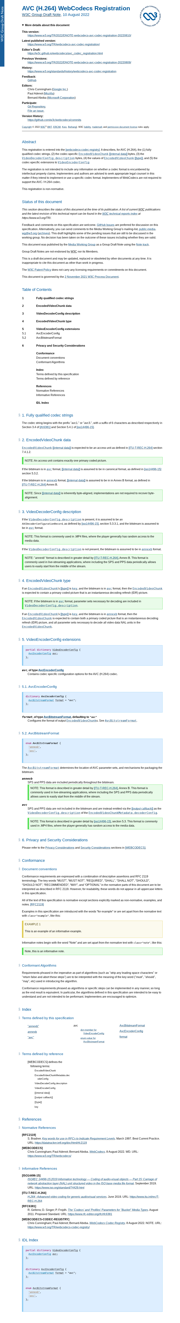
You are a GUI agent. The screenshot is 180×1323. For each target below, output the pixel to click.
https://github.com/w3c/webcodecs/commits (54, 119)
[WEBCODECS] (135, 847)
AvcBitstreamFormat (57, 716)
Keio (64, 127)
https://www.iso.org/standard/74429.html (59, 1187)
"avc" (31, 1037)
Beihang (72, 127)
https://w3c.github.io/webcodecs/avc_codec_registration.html (65, 53)
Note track (142, 244)
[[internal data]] (118, 153)
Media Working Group (81, 244)
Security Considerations (95, 847)
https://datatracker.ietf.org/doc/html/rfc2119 (61, 1142)
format (123, 1036)
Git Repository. (37, 106)
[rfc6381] (45, 427)
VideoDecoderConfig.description (48, 158)
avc (49, 469)
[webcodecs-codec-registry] (83, 149)
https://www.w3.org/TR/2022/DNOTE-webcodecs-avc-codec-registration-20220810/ (79, 35)
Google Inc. (60, 89)
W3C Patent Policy (39, 269)
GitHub (32, 80)
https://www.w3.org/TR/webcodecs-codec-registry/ (59, 1227)
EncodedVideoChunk (93, 154)
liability (87, 127)
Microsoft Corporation (61, 97)
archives (43, 233)
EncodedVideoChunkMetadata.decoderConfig (123, 812)
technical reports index (119, 213)
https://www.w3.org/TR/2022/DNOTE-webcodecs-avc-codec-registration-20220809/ (79, 62)
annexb (52, 480)
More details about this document (47, 25)
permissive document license (122, 127)
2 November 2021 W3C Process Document (91, 276)
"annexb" (33, 1026)
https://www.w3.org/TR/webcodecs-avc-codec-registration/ (64, 44)
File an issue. (36, 110)
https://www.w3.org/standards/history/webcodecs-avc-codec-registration (72, 71)
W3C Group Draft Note (41, 14)
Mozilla (48, 93)
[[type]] (139, 158)
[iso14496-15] (85, 427)
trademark (97, 127)
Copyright (27, 127)
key (74, 588)
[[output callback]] (142, 808)
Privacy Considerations (59, 847)
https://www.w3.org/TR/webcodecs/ (49, 1155)
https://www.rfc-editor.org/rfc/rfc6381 (90, 1214)
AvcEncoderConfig (51, 670)
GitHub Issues (105, 224)
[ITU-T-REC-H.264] (141, 447)
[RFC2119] (37, 904)
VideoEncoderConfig (73, 162)
